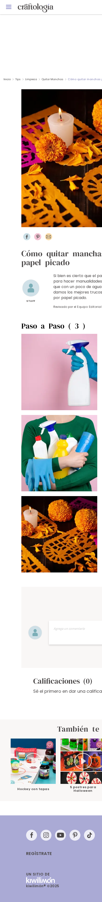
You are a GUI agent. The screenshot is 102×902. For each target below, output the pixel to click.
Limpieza (31, 79)
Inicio (7, 79)
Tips (18, 79)
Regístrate (39, 853)
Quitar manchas (52, 79)
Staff (30, 301)
